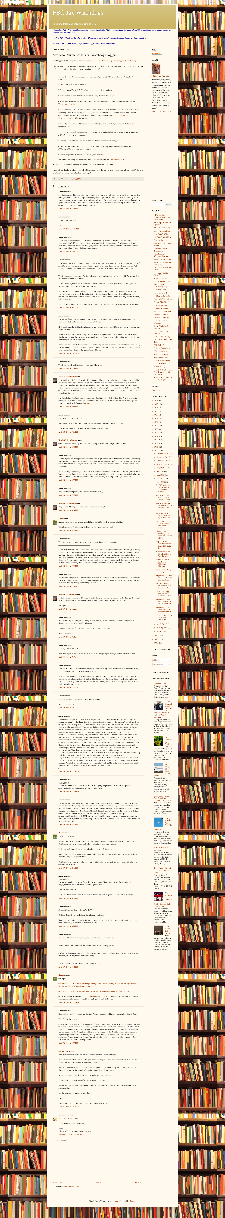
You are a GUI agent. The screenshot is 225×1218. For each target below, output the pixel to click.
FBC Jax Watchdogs (78, 12)
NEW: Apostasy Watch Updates (162, 223)
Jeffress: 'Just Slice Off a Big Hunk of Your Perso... (163, 553)
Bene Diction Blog (161, 305)
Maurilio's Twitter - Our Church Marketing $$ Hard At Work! (163, 372)
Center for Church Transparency (160, 249)
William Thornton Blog (162, 278)
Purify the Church (160, 293)
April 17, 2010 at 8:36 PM (68, 208)
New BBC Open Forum (67, 376)
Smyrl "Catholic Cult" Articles (162, 327)
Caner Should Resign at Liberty (164, 570)
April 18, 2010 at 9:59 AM (68, 307)
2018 (156, 422)
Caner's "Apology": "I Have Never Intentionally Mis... (164, 593)
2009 (156, 635)
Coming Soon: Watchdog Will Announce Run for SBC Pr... (164, 534)
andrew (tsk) (63, 1051)
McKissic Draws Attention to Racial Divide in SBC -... (164, 585)
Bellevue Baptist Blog (162, 348)
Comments (159, 664)
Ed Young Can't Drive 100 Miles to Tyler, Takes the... (164, 515)
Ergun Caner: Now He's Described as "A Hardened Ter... (164, 601)
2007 (156, 643)
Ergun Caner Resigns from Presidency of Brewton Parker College (163, 798)
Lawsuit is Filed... (160, 683)
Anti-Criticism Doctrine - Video (162, 268)
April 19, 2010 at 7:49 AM (68, 687)
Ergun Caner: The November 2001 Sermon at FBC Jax (164, 609)
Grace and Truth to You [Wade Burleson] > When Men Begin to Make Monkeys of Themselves (93, 991)
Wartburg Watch (160, 289)
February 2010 (162, 627)
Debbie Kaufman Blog (162, 281)
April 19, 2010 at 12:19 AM (68, 586)
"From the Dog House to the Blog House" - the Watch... (164, 617)
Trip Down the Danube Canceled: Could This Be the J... (163, 544)
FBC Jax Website (160, 363)
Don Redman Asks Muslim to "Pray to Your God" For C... (164, 506)
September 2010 (163, 464)
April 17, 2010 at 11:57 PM (68, 229)
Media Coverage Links (162, 259)
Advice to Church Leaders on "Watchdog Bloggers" (162, 562)
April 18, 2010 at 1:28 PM (68, 368)
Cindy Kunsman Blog (162, 231)
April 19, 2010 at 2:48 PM (68, 868)
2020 (156, 415)
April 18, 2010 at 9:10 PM (68, 566)
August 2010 (162, 467)
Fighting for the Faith (162, 296)
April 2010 (161, 482)
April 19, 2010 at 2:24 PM (68, 824)
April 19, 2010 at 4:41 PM (68, 967)
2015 (156, 432)
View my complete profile (161, 111)
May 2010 (161, 478)
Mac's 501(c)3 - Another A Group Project (163, 378)
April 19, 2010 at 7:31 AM (68, 637)
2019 (156, 418)
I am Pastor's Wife (161, 234)
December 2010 (163, 453)
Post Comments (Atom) (71, 1186)
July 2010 (160, 471)
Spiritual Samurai (160, 240)
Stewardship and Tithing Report (163, 244)
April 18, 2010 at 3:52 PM (68, 480)
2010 (156, 450)
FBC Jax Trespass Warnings (160, 321)
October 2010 (162, 460)
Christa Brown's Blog (162, 360)
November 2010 (163, 457)
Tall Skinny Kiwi (116, 159)
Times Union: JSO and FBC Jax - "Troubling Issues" (162, 870)
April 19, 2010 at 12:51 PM (68, 791)
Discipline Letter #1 (161, 314)
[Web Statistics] (157, 54)
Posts (157, 660)
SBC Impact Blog (160, 351)
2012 (156, 443)
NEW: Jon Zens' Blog (162, 227)
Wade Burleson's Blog (162, 336)
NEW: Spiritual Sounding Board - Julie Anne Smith (162, 217)
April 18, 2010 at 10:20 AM (68, 353)
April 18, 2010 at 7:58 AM (68, 251)
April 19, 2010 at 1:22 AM (68, 609)
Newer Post (57, 1182)
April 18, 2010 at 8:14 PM (68, 510)
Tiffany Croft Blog (161, 354)
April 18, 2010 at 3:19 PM (68, 447)
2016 (156, 429)
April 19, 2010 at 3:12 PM (68, 898)
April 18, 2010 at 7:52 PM (68, 495)
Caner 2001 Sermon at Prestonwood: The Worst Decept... (163, 524)
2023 (156, 411)
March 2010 (161, 624)
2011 (156, 447)
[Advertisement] (98, 1161)
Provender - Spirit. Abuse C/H (161, 274)
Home (98, 1182)
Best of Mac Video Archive (161, 332)
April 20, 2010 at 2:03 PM (68, 1043)
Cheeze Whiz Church (161, 302)
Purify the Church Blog (162, 311)
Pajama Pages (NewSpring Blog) (161, 285)
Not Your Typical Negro (163, 237)
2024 (156, 407)
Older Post (139, 1182)
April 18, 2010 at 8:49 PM (68, 530)
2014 (156, 436)
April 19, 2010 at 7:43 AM (68, 657)
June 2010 (161, 475)
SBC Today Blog (160, 345)
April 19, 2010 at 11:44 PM (68, 1002)
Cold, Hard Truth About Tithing (163, 340)
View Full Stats (157, 390)
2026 (156, 400)
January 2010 (162, 631)
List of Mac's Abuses (161, 308)
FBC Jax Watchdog (162, 76)
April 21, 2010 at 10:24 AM (68, 1106)
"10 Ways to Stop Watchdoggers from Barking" (117, 60)
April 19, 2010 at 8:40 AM (68, 707)
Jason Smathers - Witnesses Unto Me (161, 255)
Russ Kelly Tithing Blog (163, 299)
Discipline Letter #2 (161, 317)
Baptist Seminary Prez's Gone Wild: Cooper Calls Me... (164, 497)
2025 (156, 404)
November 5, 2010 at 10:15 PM (70, 1134)
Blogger (132, 1201)
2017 (156, 425)
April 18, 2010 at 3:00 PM (68, 432)
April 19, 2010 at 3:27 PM (68, 926)
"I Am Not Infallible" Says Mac (162, 848)
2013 (156, 439)
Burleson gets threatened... (100, 996)
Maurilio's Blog (159, 366)
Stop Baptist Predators (162, 357)
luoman (116, 1201)
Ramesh (61, 518)
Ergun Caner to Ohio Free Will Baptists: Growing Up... (164, 577)
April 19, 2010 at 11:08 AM (68, 771)
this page (87, 403)
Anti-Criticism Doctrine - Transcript (162, 263)
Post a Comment (62, 1140)
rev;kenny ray (63, 1114)
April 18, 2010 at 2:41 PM (68, 406)
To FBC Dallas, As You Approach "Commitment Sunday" (163, 488)
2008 (156, 639)
